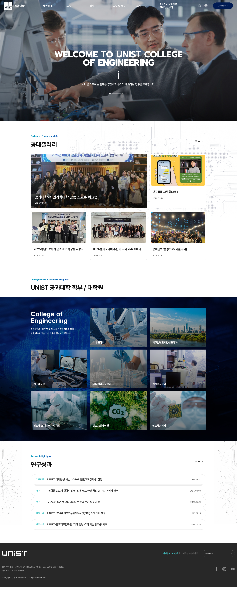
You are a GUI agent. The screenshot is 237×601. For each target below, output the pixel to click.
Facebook (216, 569)
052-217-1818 (17, 570)
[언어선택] (206, 5)
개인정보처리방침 (170, 553)
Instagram (224, 569)
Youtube (232, 569)
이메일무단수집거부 (189, 553)
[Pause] (130, 93)
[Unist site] (223, 5)
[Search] (199, 5)
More (198, 141)
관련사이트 (209, 553)
